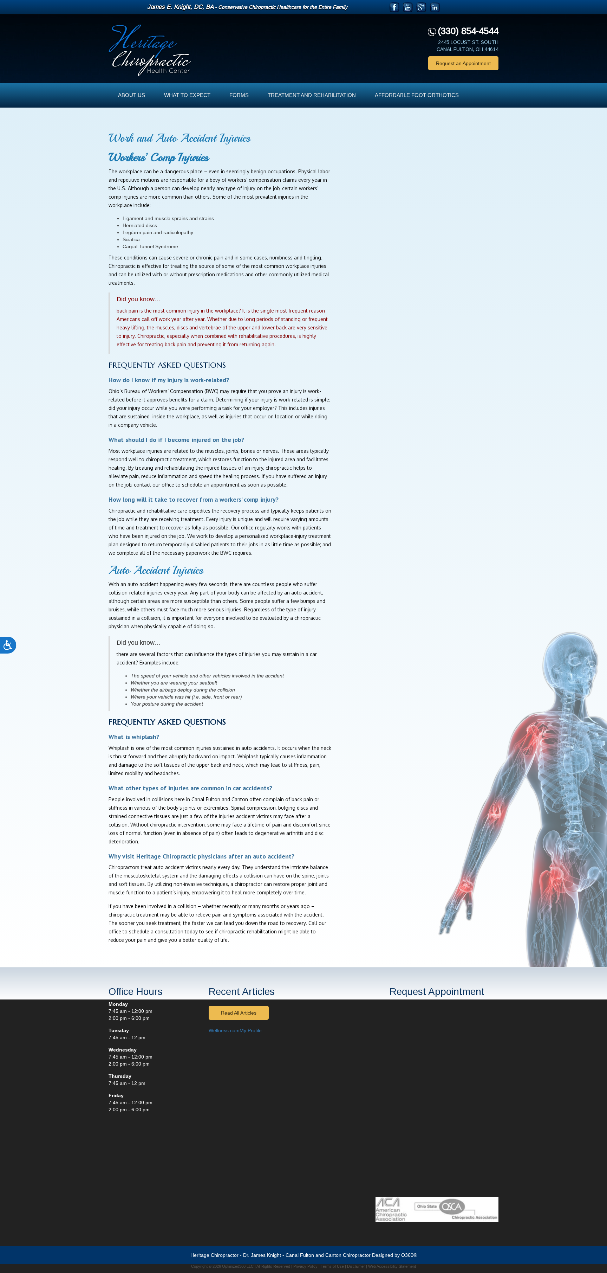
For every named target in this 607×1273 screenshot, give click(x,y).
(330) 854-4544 (468, 31)
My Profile (251, 1030)
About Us (131, 95)
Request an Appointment (463, 63)
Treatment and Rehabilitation (312, 95)
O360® (409, 1255)
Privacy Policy (305, 1266)
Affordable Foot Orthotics (417, 95)
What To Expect (187, 95)
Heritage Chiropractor (214, 1255)
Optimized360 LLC (238, 1266)
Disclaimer (356, 1266)
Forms (239, 95)
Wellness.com (224, 1030)
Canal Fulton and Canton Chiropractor (328, 1255)
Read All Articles (238, 1013)
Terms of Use (332, 1266)
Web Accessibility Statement (392, 1266)
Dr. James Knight (262, 1255)
